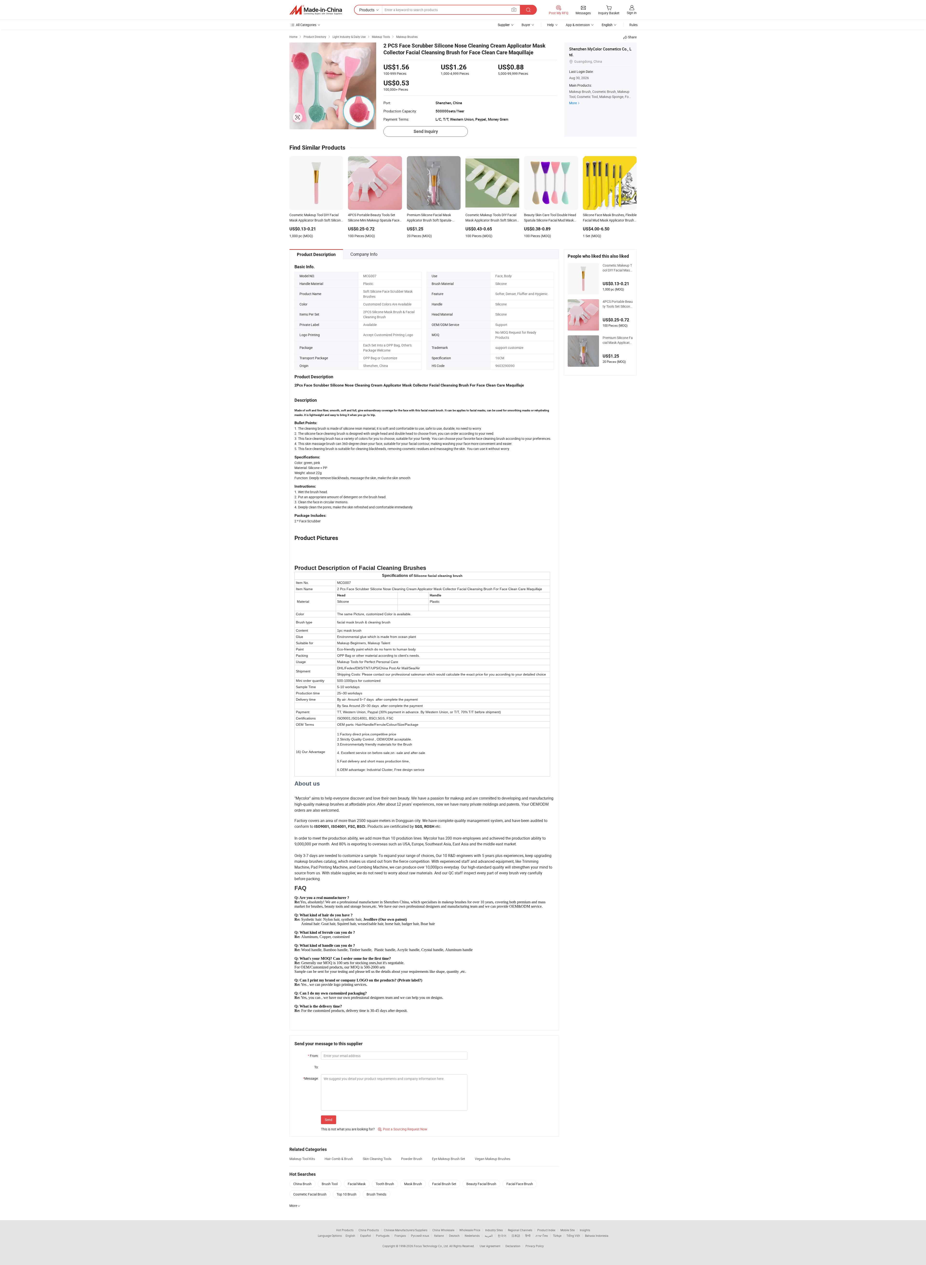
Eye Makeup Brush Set (448, 1158)
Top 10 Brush (346, 1194)
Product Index (546, 1230)
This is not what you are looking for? (348, 1129)
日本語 (515, 1235)
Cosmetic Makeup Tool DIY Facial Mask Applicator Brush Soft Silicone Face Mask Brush (617, 268)
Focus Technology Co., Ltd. (431, 1246)
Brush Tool (330, 1184)
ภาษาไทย (542, 1235)
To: (316, 1067)
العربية (489, 1235)
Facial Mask (357, 1184)
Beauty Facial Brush (481, 1184)
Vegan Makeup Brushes (492, 1158)
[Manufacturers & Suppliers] (315, 10)
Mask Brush (413, 1184)
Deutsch (454, 1235)
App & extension (578, 24)
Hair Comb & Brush (339, 1158)
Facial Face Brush (519, 1184)
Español (365, 1235)
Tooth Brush (385, 1184)
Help (550, 24)
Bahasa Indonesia (596, 1235)
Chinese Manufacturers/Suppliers (405, 1230)
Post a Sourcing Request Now (402, 1129)
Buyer (526, 24)
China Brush (302, 1184)
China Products (369, 1230)
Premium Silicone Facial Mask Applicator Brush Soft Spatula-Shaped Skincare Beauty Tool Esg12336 (618, 340)
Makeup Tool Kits (302, 1158)
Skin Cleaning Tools (377, 1158)
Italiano (439, 1235)
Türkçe (557, 1235)
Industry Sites (494, 1230)
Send (328, 1119)
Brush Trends (376, 1194)
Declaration (512, 1246)
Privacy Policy (534, 1246)
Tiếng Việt (573, 1235)
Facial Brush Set (444, 1184)
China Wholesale (443, 1230)
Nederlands (472, 1235)
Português (382, 1235)
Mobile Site (567, 1230)
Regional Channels (520, 1230)
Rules (633, 24)
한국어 (502, 1235)
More (573, 103)
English (350, 1235)
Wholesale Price (469, 1230)
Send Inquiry (426, 131)
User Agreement (490, 1246)
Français (400, 1235)
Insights (585, 1230)
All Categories (306, 24)
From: (313, 1055)
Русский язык (420, 1235)
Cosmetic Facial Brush (310, 1194)
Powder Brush (411, 1158)
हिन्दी (528, 1235)
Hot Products (345, 1230)
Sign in (632, 12)
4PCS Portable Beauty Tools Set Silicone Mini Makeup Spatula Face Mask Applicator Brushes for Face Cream (618, 304)
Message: (311, 1078)
